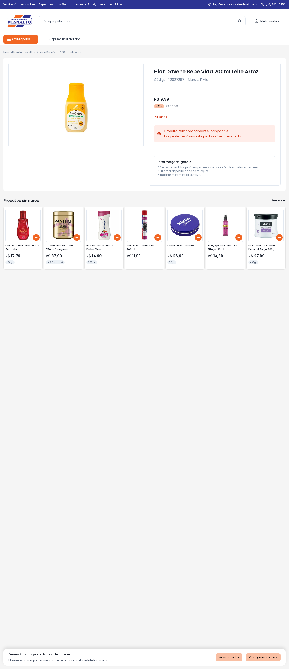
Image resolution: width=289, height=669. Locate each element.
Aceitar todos (229, 657)
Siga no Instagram (64, 39)
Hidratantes (20, 52)
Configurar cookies (263, 657)
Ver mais (279, 200)
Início (6, 52)
